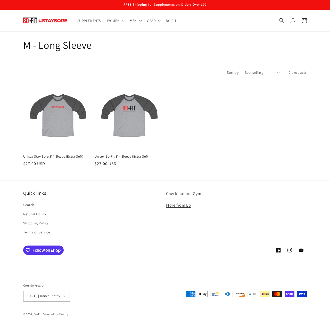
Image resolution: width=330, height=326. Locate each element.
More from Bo (178, 205)
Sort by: (233, 72)
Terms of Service (36, 232)
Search (29, 204)
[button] (115, 20)
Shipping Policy (36, 223)
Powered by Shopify (56, 314)
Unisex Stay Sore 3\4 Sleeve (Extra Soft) (53, 156)
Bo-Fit (38, 314)
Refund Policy (34, 214)
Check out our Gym (183, 193)
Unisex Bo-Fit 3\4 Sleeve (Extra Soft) (122, 156)
